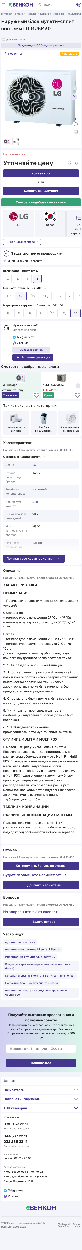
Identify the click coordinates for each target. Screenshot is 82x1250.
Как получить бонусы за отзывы (41, 866)
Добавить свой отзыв (44, 885)
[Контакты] (78, 4)
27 (63, 313)
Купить (48, 395)
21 (41, 313)
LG (18, 225)
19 (30, 313)
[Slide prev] (8, 96)
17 (19, 313)
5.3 (59, 296)
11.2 (45, 296)
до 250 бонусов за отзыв (41, 45)
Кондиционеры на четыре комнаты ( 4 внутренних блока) (39, 966)
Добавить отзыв (15, 39)
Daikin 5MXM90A (53, 385)
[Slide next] (73, 96)
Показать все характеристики (30, 558)
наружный (39, 489)
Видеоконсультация (36, 357)
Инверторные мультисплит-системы (30, 957)
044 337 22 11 (15, 1136)
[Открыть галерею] (76, 131)
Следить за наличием (41, 191)
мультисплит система (20, 942)
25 (52, 313)
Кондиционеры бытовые (16, 429)
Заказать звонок (31, 349)
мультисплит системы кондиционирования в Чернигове (36, 992)
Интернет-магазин (12, 13)
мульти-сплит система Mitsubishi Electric (32, 949)
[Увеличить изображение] (76, 124)
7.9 (33, 296)
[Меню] (3, 4)
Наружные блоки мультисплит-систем (31, 983)
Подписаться (41, 1063)
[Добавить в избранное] (70, 163)
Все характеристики (24, 242)
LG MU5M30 (9, 385)
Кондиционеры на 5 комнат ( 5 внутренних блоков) (40, 975)
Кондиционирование (52, 13)
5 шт (35, 502)
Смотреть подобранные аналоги (41, 202)
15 (8, 313)
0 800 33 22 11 (16, 1124)
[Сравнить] (77, 163)
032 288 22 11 (15, 1141)
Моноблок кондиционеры (43, 429)
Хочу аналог (41, 173)
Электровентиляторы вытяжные (71, 429)
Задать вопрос (43, 922)
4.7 (9, 296)
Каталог (31, 13)
